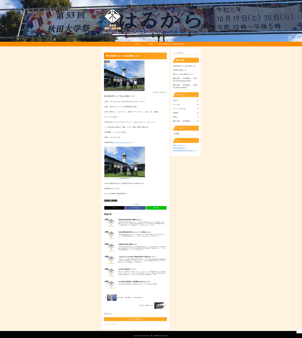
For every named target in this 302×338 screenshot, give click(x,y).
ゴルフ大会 (114, 200)
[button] (197, 53)
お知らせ (107, 200)
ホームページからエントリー (123, 142)
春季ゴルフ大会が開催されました (183, 74)
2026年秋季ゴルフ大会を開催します (184, 66)
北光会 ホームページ (179, 145)
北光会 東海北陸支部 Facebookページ (184, 150)
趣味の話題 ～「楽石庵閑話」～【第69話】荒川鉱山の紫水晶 (185, 86)
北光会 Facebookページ (179, 148)
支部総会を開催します (180, 70)
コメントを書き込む (135, 319)
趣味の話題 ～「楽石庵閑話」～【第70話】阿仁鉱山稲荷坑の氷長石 (185, 80)
